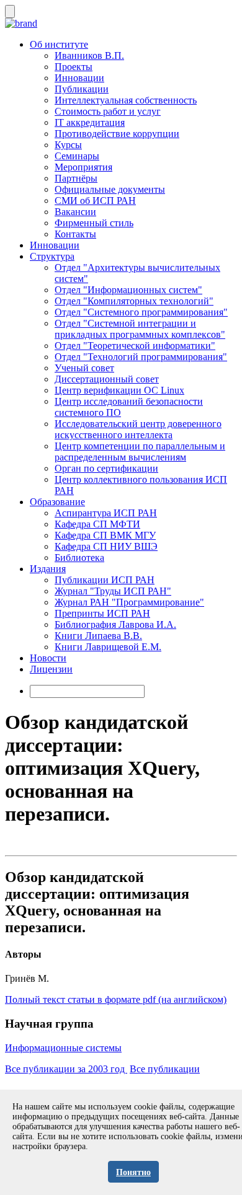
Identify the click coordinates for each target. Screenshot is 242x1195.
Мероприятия (83, 167)
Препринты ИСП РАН (102, 613)
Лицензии (51, 669)
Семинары (77, 156)
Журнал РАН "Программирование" (129, 602)
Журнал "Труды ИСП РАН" (113, 591)
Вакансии (75, 211)
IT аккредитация (90, 122)
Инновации (79, 78)
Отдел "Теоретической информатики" (135, 345)
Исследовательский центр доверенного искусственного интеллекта (138, 429)
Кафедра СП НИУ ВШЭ (106, 546)
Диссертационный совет (107, 379)
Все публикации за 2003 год (66, 1069)
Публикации (82, 89)
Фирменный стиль (94, 223)
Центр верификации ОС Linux (119, 390)
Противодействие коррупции (117, 133)
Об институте (59, 44)
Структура (52, 256)
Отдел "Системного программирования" (141, 312)
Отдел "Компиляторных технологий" (134, 301)
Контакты (75, 234)
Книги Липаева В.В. (98, 635)
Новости (48, 658)
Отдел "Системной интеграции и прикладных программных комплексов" (140, 329)
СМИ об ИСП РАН (95, 200)
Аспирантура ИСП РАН (106, 513)
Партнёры (76, 178)
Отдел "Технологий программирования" (141, 356)
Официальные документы (110, 189)
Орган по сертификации (106, 468)
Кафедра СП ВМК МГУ (105, 535)
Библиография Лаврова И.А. (115, 624)
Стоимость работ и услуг (108, 111)
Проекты (73, 66)
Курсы (68, 144)
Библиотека (79, 557)
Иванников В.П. (89, 55)
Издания (48, 568)
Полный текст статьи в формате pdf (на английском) (115, 999)
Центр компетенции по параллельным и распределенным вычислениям (140, 451)
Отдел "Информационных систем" (128, 289)
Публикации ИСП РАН (105, 580)
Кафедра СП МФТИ (97, 524)
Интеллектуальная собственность (126, 100)
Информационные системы (63, 1048)
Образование (57, 501)
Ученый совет (84, 368)
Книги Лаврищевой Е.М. (108, 647)
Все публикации (165, 1069)
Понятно (133, 1172)
